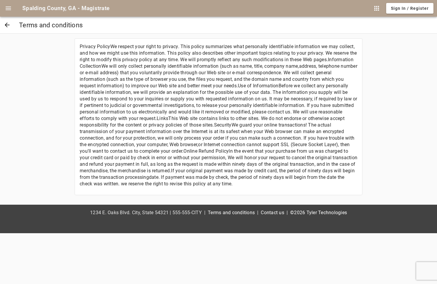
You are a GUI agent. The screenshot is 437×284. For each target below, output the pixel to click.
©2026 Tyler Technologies (318, 212)
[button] (8, 8)
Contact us (272, 212)
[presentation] (8, 8)
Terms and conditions (231, 212)
